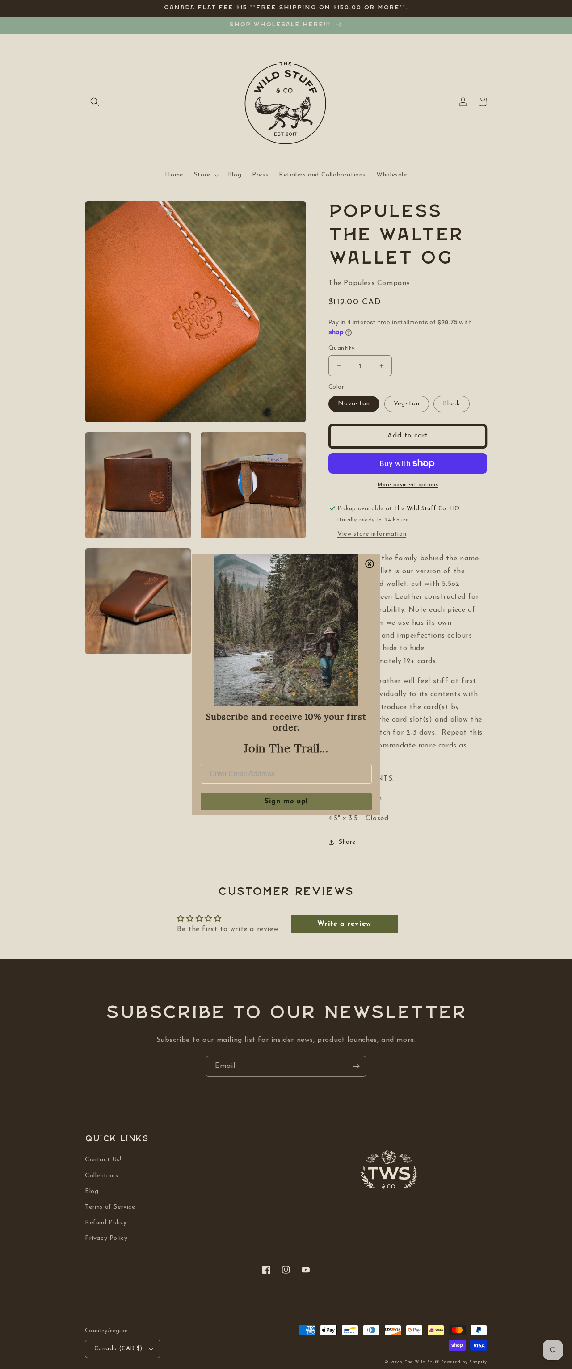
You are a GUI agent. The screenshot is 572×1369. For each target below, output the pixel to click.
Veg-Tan (407, 403)
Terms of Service (110, 1207)
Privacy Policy (106, 1238)
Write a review (344, 924)
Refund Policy (106, 1222)
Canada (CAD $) (118, 1349)
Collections (101, 1175)
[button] (95, 102)
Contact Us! (103, 1159)
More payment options (408, 484)
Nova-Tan (354, 403)
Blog (91, 1191)
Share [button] (347, 842)
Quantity (341, 348)
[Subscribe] (356, 1066)
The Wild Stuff (422, 1362)
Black (451, 403)
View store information (371, 534)
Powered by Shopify (464, 1362)
